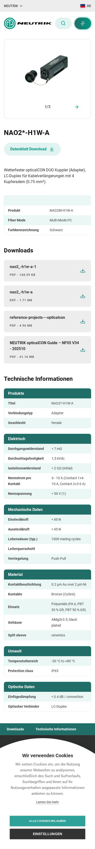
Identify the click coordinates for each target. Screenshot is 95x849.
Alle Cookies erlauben (47, 820)
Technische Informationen (56, 729)
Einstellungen (47, 834)
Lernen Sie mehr (47, 802)
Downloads (15, 729)
